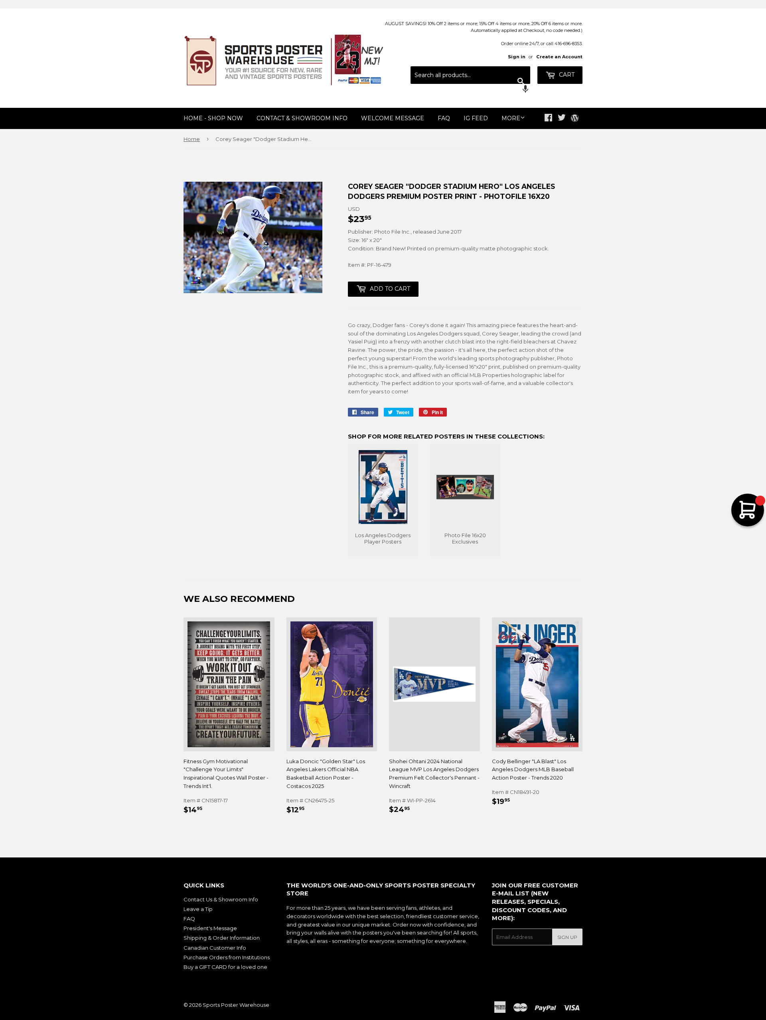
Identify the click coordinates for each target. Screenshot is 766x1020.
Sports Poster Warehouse (236, 1005)
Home (192, 139)
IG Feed (476, 118)
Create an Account (559, 57)
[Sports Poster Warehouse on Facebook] (548, 118)
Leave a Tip (198, 909)
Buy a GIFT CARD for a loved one (225, 967)
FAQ (444, 118)
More (510, 118)
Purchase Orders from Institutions (227, 957)
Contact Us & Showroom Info (221, 899)
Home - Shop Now (213, 118)
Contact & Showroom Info (302, 118)
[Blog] (574, 118)
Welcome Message (392, 118)
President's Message (210, 928)
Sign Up (567, 937)
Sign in (516, 57)
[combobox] (470, 75)
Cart (565, 74)
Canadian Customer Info (215, 948)
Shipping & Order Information (222, 938)
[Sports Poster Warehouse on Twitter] (562, 118)
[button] (470, 90)
